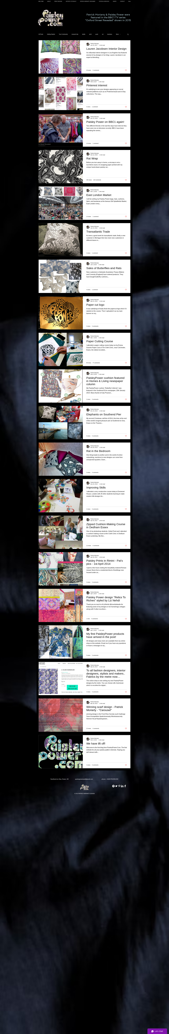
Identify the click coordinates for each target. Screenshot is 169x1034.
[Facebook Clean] (125, 786)
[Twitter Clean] (116, 786)
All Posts (41, 34)
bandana (109, 34)
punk (96, 34)
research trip (75, 34)
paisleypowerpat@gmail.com (84, 779)
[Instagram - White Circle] (113, 786)
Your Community (63, 34)
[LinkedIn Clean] (122, 786)
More (117, 34)
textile (83, 34)
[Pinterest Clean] (119, 786)
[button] (128, 34)
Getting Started (51, 34)
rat (102, 34)
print (90, 34)
